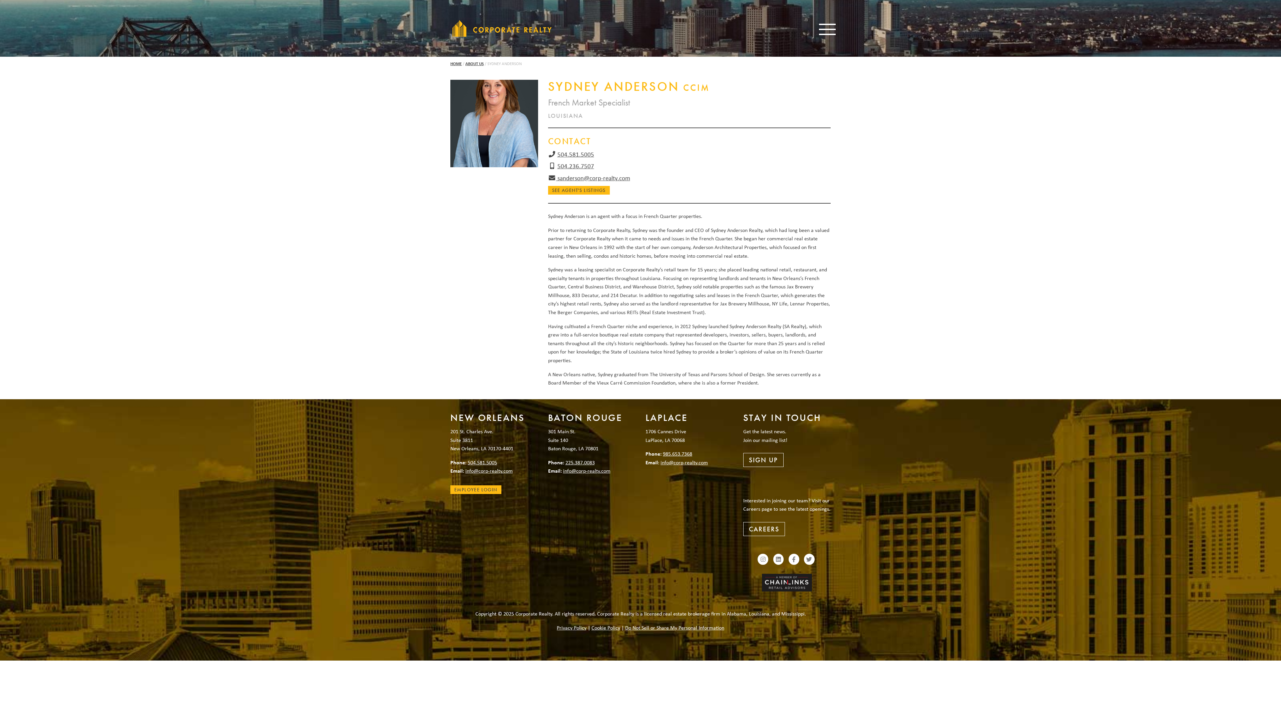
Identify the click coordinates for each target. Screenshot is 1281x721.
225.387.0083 (580, 462)
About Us (474, 63)
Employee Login (475, 490)
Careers (764, 529)
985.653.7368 (677, 453)
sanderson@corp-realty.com (593, 178)
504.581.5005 (575, 154)
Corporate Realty (502, 28)
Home (456, 63)
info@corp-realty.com (489, 470)
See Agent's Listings (579, 190)
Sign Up (763, 460)
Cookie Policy (605, 627)
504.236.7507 (575, 166)
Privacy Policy (571, 627)
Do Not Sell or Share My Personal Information (674, 627)
